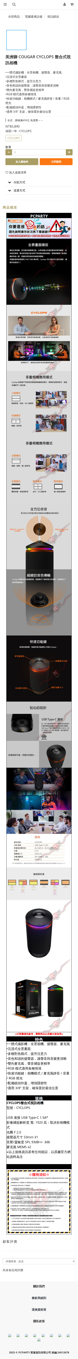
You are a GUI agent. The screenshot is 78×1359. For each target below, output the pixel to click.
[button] (39, 182)
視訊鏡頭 (53, 17)
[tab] (39, 182)
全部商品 (14, 17)
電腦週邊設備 (33, 17)
